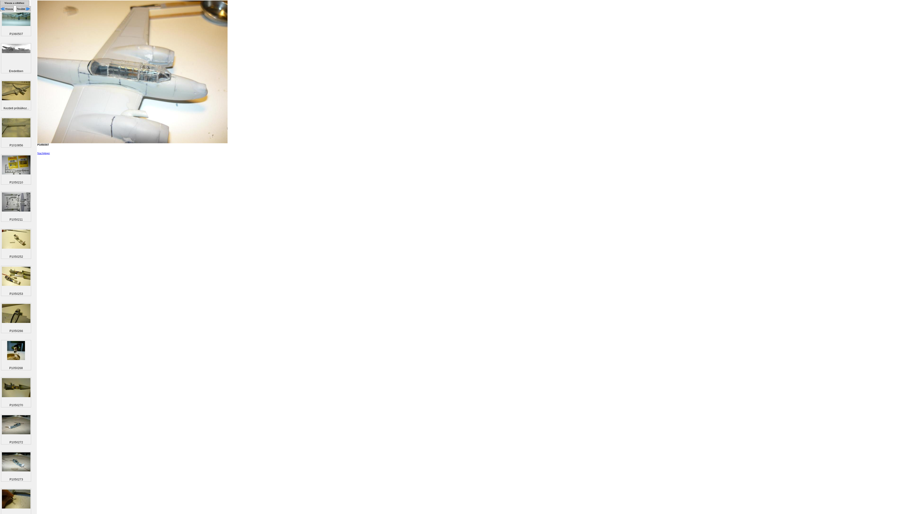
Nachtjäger (43, 153)
